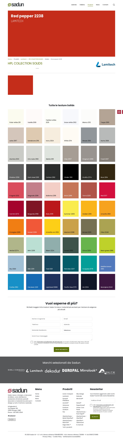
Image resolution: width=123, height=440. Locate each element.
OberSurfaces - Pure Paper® (81, 413)
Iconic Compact (68, 394)
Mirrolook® (79, 399)
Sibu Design (80, 394)
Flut (64, 412)
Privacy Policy (47, 437)
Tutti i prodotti (67, 427)
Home (10, 59)
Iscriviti (95, 417)
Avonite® (65, 403)
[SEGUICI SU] (120, 112)
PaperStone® (80, 405)
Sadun (37, 396)
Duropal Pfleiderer (66, 399)
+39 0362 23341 (18, 412)
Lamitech (24, 59)
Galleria (82, 5)
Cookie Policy (57, 437)
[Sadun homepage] (16, 4)
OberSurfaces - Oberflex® (81, 417)
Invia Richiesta (61, 349)
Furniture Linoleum (65, 408)
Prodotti (90, 5)
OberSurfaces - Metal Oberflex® (68, 417)
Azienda (74, 5)
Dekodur (79, 396)
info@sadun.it (12, 406)
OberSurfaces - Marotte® (68, 421)
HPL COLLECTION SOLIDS (36, 59)
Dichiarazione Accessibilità (71, 437)
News (98, 5)
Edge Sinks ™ (67, 425)
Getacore (66, 405)
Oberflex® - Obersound (80, 421)
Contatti (105, 5)
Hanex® (78, 403)
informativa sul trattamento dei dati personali (49, 342)
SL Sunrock (79, 425)
